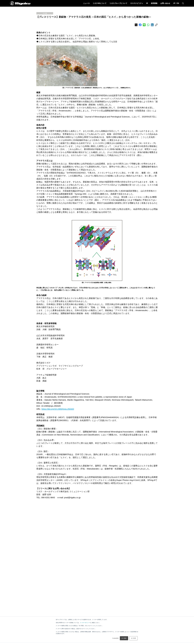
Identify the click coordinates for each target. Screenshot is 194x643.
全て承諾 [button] (124, 638)
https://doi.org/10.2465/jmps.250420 (58, 409)
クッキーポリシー (85, 622)
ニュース (86, 3)
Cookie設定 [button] (115, 638)
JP (174, 3)
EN (178, 3)
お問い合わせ (165, 3)
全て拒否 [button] (133, 638)
